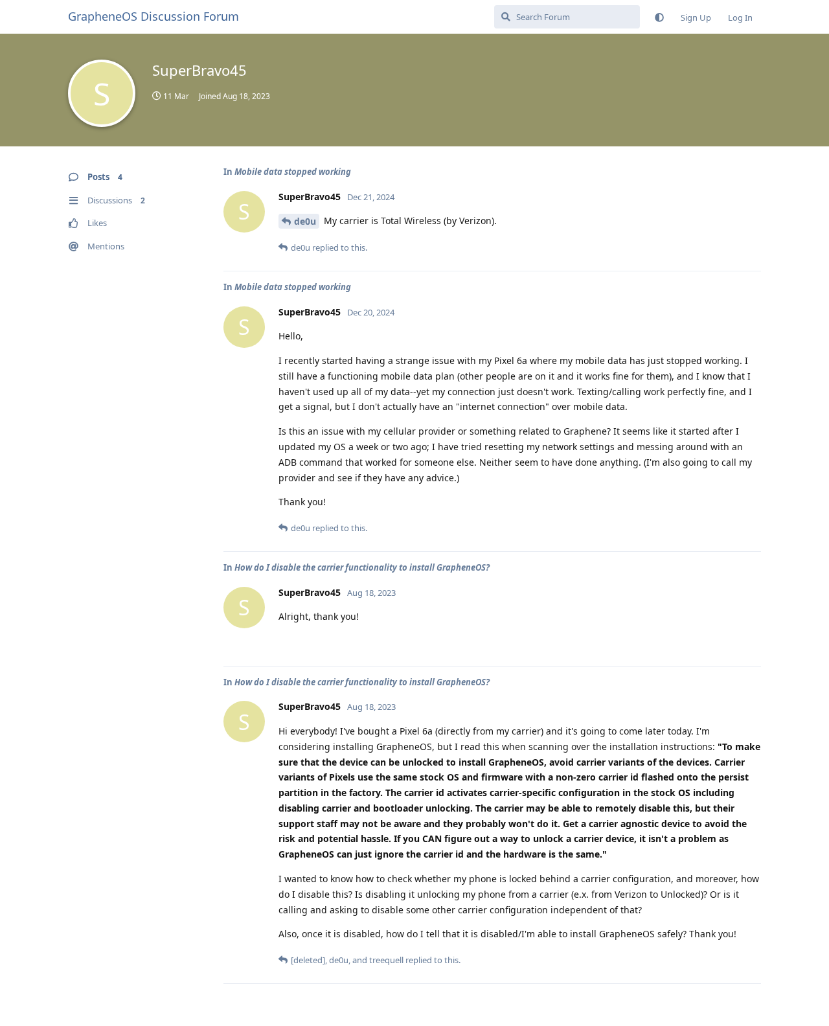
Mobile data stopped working (292, 171)
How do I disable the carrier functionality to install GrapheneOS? (362, 567)
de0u (305, 221)
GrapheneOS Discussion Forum (153, 16)
